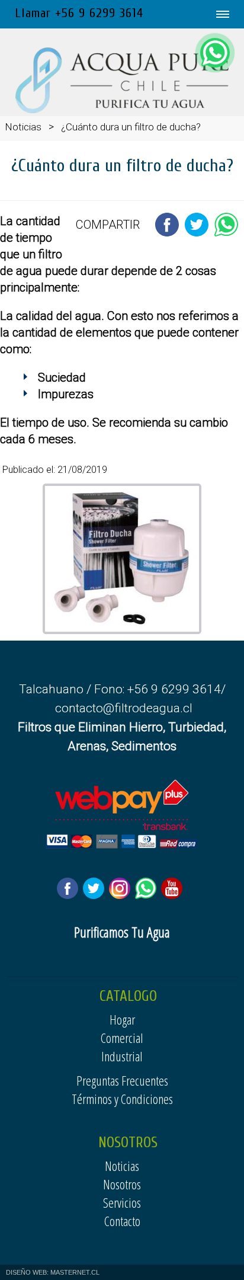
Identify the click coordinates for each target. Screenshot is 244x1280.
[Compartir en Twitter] (196, 233)
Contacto (122, 1221)
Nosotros (122, 1184)
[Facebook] (70, 894)
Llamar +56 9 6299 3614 (79, 13)
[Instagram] (122, 894)
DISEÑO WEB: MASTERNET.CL (52, 1272)
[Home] (122, 110)
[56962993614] (215, 53)
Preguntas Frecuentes (122, 1080)
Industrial (122, 1056)
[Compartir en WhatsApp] (226, 233)
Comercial (122, 1038)
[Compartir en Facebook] (167, 233)
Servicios (122, 1202)
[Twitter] (96, 894)
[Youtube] (174, 894)
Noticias (23, 127)
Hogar (122, 1019)
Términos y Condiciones (122, 1099)
